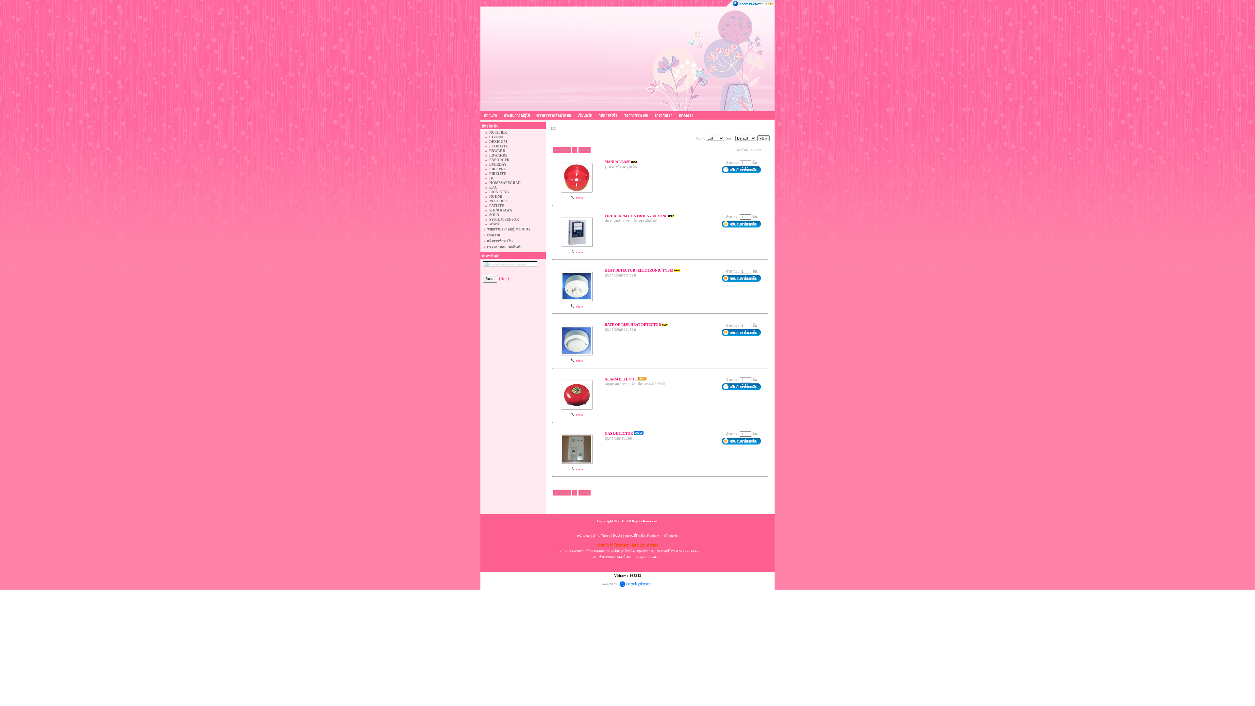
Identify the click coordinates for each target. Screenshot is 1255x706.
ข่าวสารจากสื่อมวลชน (553, 115)
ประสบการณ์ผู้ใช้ (517, 115)
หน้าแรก (490, 115)
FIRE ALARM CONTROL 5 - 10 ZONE (636, 216)
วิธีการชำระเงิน (636, 115)
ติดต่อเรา (686, 115)
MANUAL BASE (617, 162)
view (578, 198)
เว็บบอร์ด (585, 115)
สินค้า (617, 536)
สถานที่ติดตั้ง (634, 536)
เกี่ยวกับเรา (663, 115)
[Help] (504, 279)
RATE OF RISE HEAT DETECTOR (633, 325)
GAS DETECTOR (619, 433)
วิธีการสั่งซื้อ (608, 115)
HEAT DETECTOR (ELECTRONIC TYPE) (639, 270)
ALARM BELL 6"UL (621, 379)
